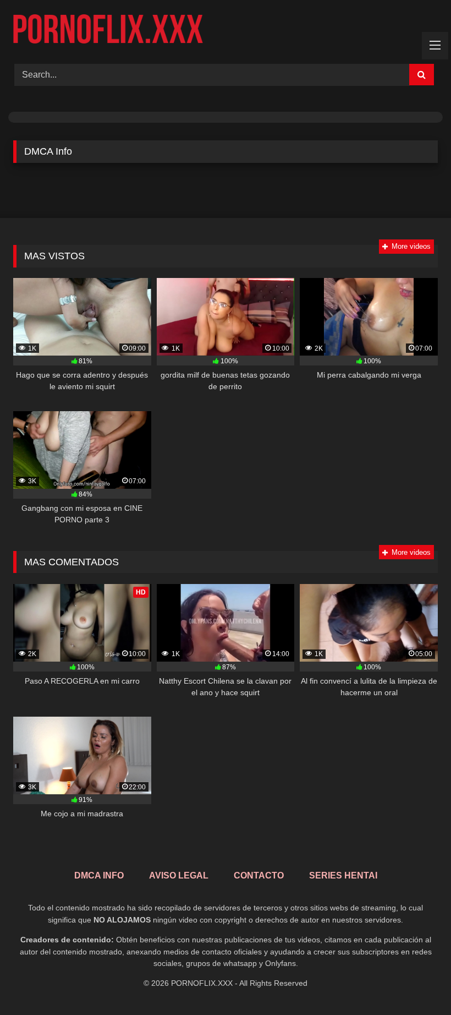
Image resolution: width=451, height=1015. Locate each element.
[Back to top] (417, 982)
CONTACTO (259, 875)
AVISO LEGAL (178, 875)
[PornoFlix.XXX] (225, 28)
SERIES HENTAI (343, 875)
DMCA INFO (99, 875)
